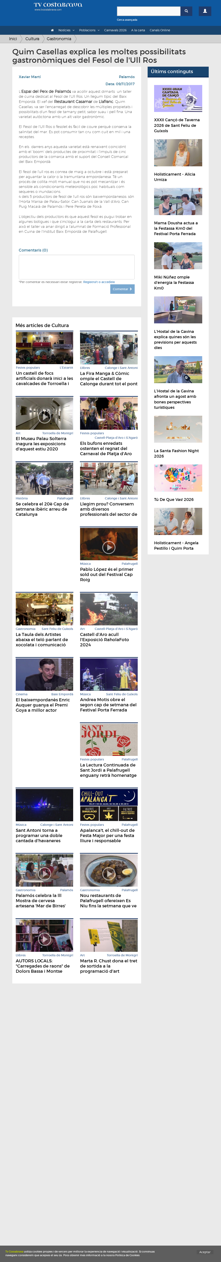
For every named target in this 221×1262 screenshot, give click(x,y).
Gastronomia (59, 38)
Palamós (127, 77)
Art (18, 433)
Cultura (32, 38)
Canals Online (160, 30)
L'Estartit (66, 368)
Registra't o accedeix (99, 282)
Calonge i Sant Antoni (121, 368)
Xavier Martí (30, 77)
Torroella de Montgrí (57, 433)
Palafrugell (65, 498)
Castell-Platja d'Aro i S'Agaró (116, 438)
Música (85, 564)
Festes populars (28, 368)
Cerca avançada (127, 19)
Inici (13, 38)
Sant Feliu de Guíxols (57, 629)
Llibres (85, 368)
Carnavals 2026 (115, 30)
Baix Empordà (62, 694)
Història (22, 498)
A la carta (138, 30)
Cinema (21, 694)
